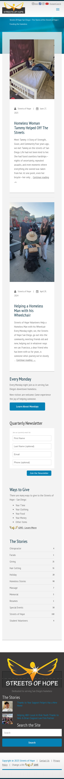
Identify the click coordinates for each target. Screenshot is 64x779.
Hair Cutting (15, 568)
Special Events (16, 607)
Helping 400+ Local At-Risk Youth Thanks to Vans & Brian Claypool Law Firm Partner (38, 716)
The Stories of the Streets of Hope (45, 20)
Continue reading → (26, 360)
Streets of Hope (17, 614)
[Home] (13, 7)
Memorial (14, 594)
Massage (14, 587)
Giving (13, 561)
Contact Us (44, 760)
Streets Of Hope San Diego (20, 20)
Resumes (14, 601)
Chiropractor (15, 548)
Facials (13, 555)
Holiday (13, 574)
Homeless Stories (18, 581)
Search (32, 742)
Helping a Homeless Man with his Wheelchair (28, 310)
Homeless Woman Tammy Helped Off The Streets (31, 127)
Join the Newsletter (39, 473)
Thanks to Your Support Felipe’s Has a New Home (37, 704)
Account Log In (55, 3)
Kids (36, 3)
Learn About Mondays (27, 406)
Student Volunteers (19, 620)
